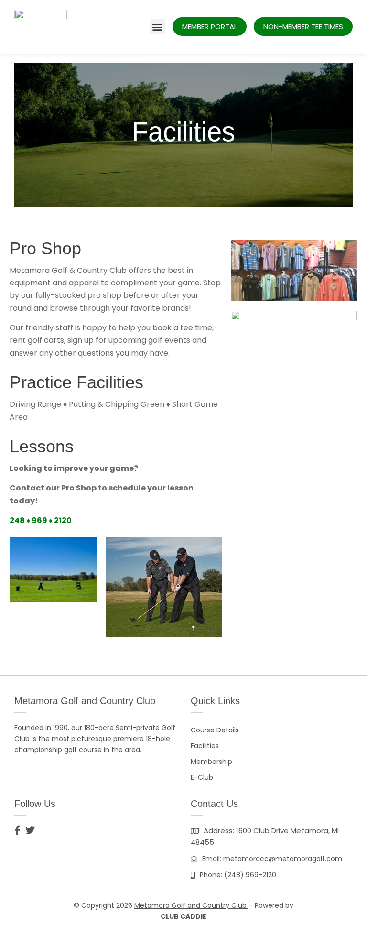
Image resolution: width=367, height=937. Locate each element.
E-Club (202, 777)
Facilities (205, 746)
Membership (211, 761)
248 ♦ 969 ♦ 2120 (41, 520)
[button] (157, 26)
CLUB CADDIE (183, 916)
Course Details (215, 730)
